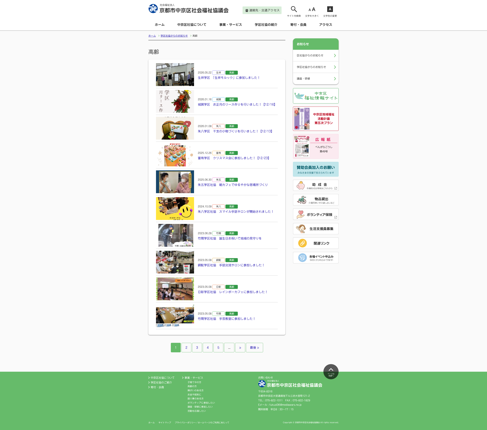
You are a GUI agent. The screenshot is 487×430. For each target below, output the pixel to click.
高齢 (231, 72)
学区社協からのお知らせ (174, 36)
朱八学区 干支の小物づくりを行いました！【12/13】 (236, 131)
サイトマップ (164, 422)
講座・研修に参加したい (200, 406)
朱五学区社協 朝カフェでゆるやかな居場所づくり (233, 184)
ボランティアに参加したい (201, 403)
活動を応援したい (197, 411)
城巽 (218, 99)
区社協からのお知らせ (310, 55)
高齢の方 (192, 386)
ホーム (160, 24)
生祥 (218, 72)
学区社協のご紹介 (161, 382)
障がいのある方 (196, 390)
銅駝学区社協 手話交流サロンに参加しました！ (231, 265)
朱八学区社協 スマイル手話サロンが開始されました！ (236, 211)
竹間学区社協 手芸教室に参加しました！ (227, 318)
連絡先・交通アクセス (264, 10)
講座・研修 (303, 78)
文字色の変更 (330, 16)
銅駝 (218, 260)
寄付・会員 (298, 24)
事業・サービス (230, 24)
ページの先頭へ (331, 375)
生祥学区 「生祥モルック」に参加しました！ (229, 77)
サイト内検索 (294, 16)
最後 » (254, 347)
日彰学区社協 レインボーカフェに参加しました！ (233, 291)
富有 (218, 153)
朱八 (218, 126)
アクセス (325, 24)
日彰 (218, 287)
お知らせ (303, 44)
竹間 (218, 233)
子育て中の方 (194, 382)
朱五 (218, 180)
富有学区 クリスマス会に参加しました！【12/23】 (234, 158)
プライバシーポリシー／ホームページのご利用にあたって (202, 422)
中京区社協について (191, 24)
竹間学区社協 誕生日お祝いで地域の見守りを (230, 238)
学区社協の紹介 (266, 24)
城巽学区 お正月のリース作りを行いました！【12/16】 (237, 104)
